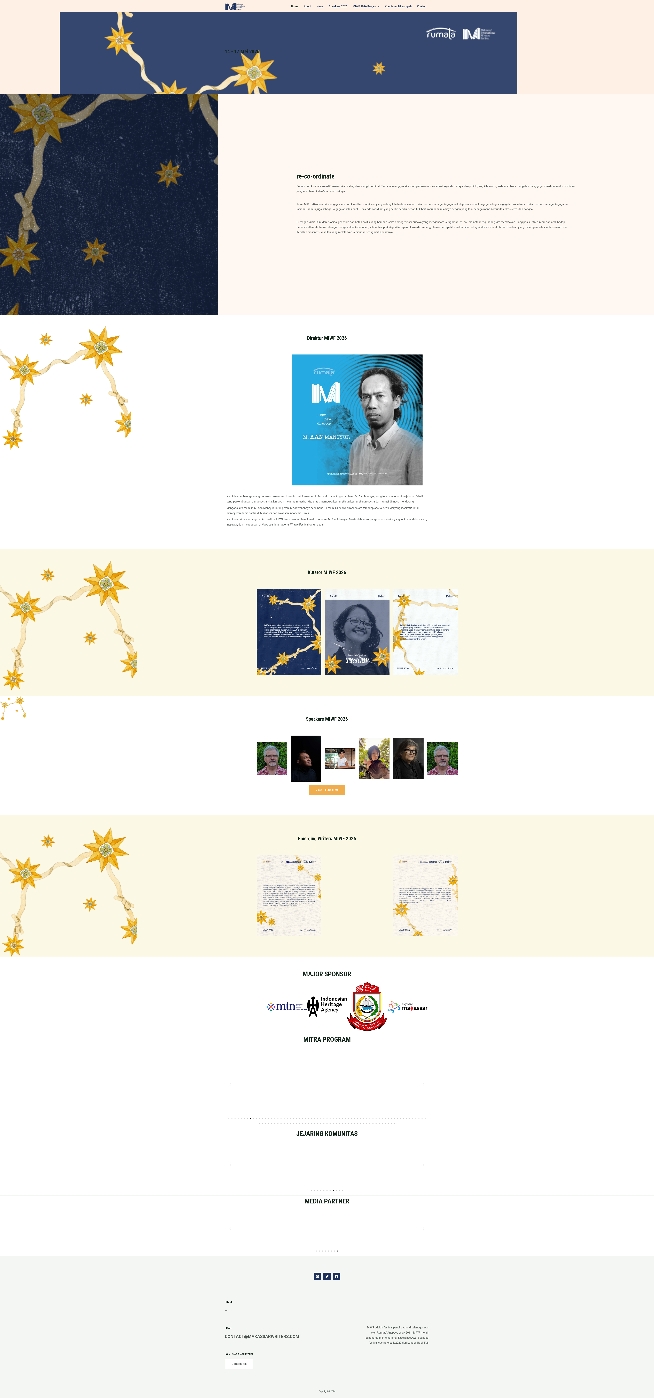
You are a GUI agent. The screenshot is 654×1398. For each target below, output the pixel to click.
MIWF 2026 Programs (366, 6)
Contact (421, 6)
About (307, 6)
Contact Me (239, 1363)
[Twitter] (327, 1276)
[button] (230, 1084)
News (320, 6)
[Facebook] (336, 1276)
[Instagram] (317, 1276)
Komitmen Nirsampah (398, 6)
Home (294, 6)
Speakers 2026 (338, 6)
